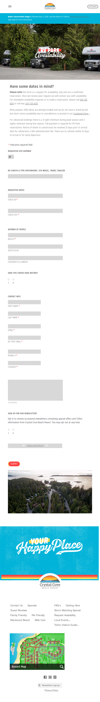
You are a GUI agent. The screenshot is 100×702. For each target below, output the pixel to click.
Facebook (45, 677)
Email (10, 330)
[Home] (50, 6)
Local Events (61, 620)
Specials (32, 605)
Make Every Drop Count (79, 16)
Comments (12, 402)
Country (12, 367)
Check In (12, 199)
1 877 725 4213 (31, 103)
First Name (13, 306)
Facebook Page (80, 113)
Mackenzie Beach (20, 620)
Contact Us (16, 605)
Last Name (13, 317)
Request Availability (65, 615)
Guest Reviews (18, 610)
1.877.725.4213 (93, 6)
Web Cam (40, 620)
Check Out (13, 214)
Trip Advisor (54, 677)
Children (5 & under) (18, 262)
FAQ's (57, 605)
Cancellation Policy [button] (35, 446)
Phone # (12, 355)
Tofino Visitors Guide (65, 625)
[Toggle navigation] (10, 6)
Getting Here (73, 605)
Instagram (50, 677)
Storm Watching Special (67, 610)
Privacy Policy (51, 690)
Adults (11, 239)
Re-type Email (14, 341)
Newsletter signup (51, 685)
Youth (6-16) (13, 250)
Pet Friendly (38, 615)
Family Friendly (18, 615)
